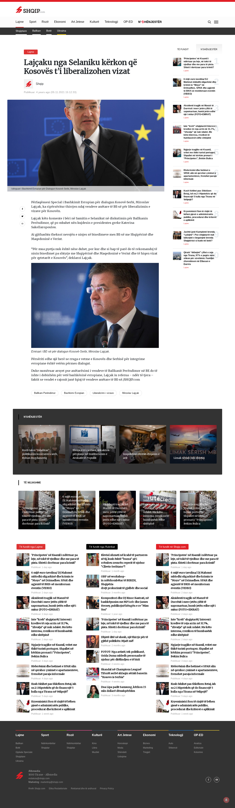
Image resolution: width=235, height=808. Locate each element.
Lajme (20, 21)
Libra (94, 747)
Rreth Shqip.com (36, 788)
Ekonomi (60, 21)
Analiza (197, 743)
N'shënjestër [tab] (209, 49)
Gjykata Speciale (24, 752)
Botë (49, 30)
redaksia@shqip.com (39, 778)
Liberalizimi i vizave (103, 393)
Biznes (146, 743)
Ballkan (36, 30)
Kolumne (198, 752)
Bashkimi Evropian (74, 393)
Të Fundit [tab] (183, 49)
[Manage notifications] (226, 800)
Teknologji (111, 21)
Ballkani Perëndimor (44, 393)
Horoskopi (123, 743)
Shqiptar (45, 747)
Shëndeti (122, 752)
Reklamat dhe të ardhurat (83, 788)
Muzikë (95, 752)
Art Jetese (77, 21)
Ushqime (122, 756)
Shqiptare (21, 30)
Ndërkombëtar (48, 743)
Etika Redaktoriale (58, 788)
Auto (171, 743)
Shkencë (173, 747)
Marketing (148, 747)
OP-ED (128, 21)
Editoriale (198, 747)
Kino (94, 743)
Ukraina (61, 30)
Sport (32, 21)
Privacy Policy (107, 788)
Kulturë (94, 21)
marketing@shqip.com (52, 782)
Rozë (45, 21)
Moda (120, 747)
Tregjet (146, 752)
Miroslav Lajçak (130, 393)
